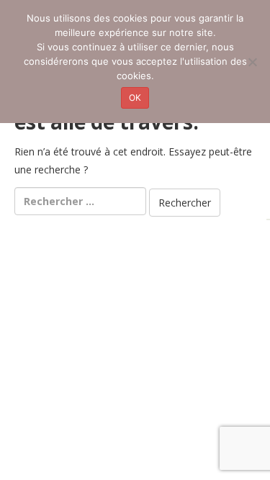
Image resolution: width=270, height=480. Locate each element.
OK (135, 97)
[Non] (252, 62)
